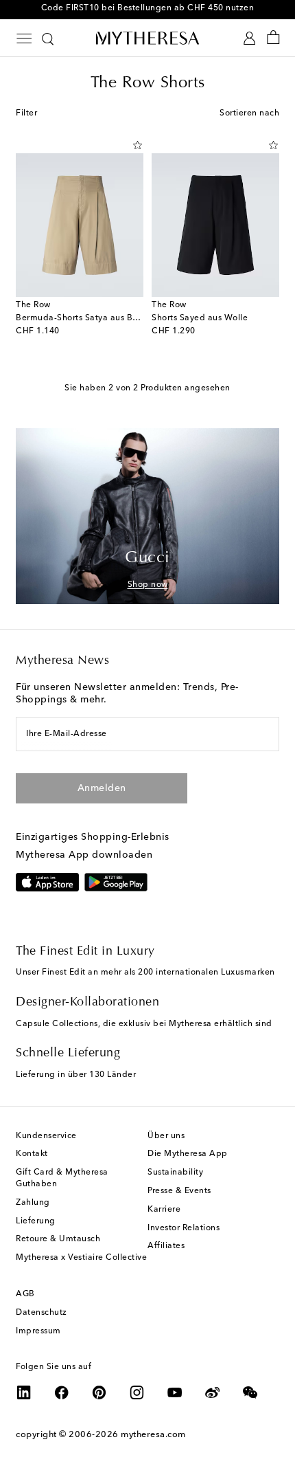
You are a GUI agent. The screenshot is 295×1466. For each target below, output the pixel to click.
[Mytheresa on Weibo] (212, 1392)
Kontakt (32, 1154)
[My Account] (249, 38)
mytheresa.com (153, 1434)
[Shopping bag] (273, 38)
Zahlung (33, 1203)
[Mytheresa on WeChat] (250, 1392)
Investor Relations (184, 1228)
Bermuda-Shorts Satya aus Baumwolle (94, 318)
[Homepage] (147, 38)
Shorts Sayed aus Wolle (200, 318)
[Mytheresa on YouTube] (175, 1392)
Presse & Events (179, 1191)
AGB (25, 1294)
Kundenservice (46, 1136)
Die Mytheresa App (188, 1154)
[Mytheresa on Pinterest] (99, 1392)
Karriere (164, 1210)
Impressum (38, 1331)
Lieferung (36, 1221)
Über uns (166, 1136)
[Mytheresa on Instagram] (137, 1392)
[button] (137, 145)
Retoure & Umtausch (58, 1239)
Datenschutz (41, 1313)
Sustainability (175, 1172)
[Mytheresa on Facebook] (62, 1392)
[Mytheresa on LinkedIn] (24, 1392)
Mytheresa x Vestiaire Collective (81, 1258)
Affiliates (166, 1246)
